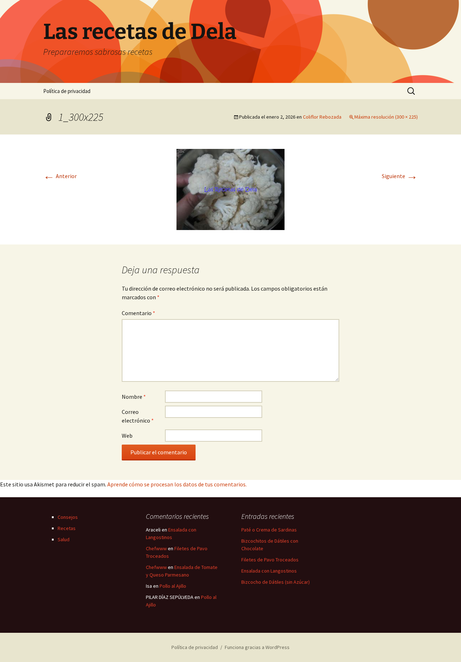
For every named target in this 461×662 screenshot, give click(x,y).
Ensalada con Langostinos (269, 571)
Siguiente (400, 176)
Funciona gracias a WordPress (257, 647)
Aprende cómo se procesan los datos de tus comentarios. (177, 484)
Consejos (68, 517)
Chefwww (156, 548)
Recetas (67, 528)
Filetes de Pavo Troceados (270, 559)
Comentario (138, 313)
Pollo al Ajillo (173, 586)
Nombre (134, 396)
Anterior (60, 176)
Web (127, 435)
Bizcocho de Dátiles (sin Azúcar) (275, 582)
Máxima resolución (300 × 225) (386, 117)
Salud (64, 539)
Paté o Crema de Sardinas (269, 529)
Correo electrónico (138, 416)
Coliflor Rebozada (322, 117)
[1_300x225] (230, 188)
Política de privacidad (66, 91)
